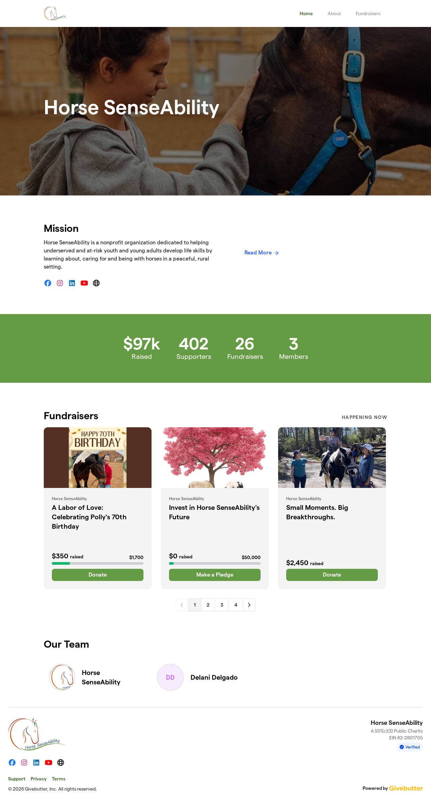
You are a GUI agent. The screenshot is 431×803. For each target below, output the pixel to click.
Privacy (38, 778)
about (334, 13)
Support (16, 778)
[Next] (249, 604)
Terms (58, 778)
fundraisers (368, 13)
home (306, 13)
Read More (258, 252)
